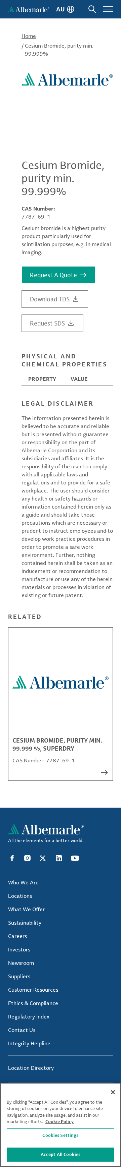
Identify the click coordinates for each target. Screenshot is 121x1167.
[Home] (28, 9)
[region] (60, 1125)
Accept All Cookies (60, 1154)
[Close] (113, 1092)
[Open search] (92, 9)
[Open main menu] (108, 9)
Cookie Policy (59, 1121)
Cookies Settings (60, 1135)
